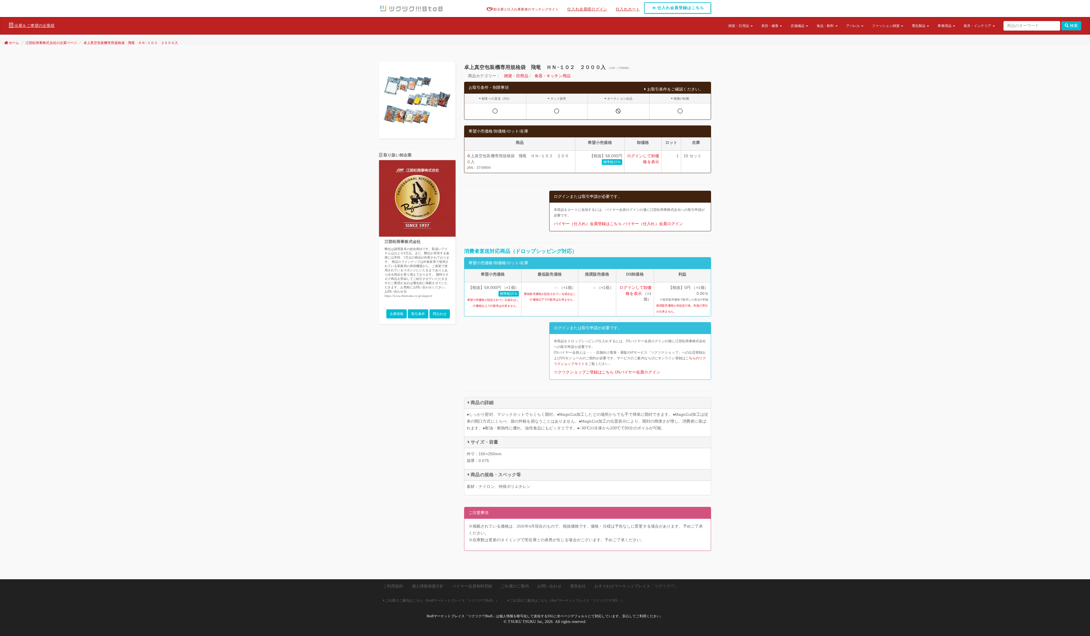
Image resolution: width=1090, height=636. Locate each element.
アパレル (853, 26)
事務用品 (945, 26)
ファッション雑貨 (886, 26)
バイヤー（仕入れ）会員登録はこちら (588, 224)
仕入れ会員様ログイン (587, 9)
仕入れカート (628, 9)
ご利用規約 (393, 586)
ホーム (13, 43)
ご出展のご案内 (515, 586)
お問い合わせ (549, 586)
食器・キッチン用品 (552, 76)
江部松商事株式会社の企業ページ (51, 43)
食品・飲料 (826, 26)
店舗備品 (798, 26)
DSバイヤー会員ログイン (637, 372)
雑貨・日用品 (739, 26)
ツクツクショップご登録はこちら (584, 372)
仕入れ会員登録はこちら (680, 8)
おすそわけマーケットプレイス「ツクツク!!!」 (636, 586)
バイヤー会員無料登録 (472, 586)
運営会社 (578, 586)
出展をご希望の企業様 (33, 26)
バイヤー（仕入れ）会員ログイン (653, 224)
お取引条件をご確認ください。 (674, 89)
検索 (1073, 26)
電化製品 (919, 26)
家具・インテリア (978, 26)
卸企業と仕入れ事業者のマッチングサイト (525, 9)
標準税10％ (612, 162)
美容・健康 (770, 26)
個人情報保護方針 (428, 586)
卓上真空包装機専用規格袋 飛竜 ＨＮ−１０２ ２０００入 (130, 43)
